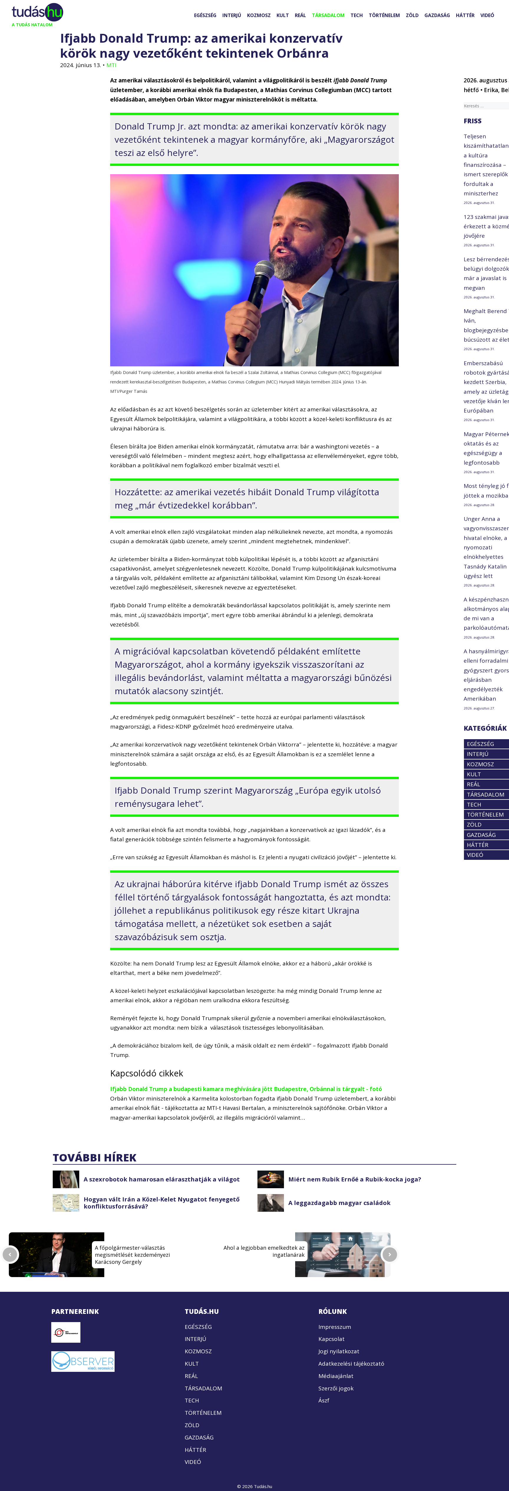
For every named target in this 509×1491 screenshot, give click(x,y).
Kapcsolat (331, 1339)
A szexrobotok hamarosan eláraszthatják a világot (162, 1179)
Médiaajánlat (335, 1376)
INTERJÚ (231, 15)
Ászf (323, 1400)
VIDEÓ (487, 15)
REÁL (300, 15)
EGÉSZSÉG (205, 15)
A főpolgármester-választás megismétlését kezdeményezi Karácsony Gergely (132, 1254)
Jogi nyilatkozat (338, 1351)
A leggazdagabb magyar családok (339, 1203)
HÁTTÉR (465, 15)
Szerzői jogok (335, 1388)
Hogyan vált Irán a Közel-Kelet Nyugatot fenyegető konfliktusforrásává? (161, 1202)
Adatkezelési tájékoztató (351, 1363)
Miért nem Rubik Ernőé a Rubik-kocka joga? (354, 1179)
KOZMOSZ (259, 15)
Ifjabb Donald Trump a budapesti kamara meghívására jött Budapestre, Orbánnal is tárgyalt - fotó (246, 1089)
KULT (283, 15)
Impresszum (334, 1327)
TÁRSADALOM (328, 15)
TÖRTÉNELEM (384, 15)
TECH (357, 15)
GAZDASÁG (437, 15)
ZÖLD (412, 15)
